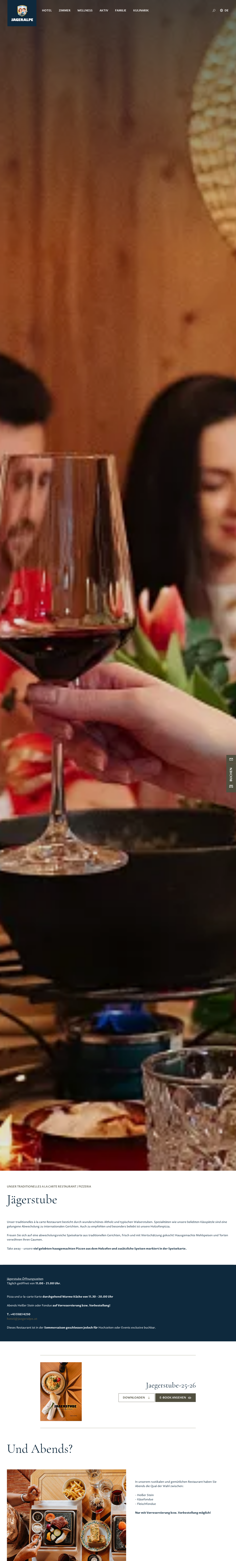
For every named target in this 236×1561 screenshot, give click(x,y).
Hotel (47, 10)
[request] (231, 759)
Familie (120, 10)
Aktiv (104, 10)
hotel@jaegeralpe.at (22, 1319)
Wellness (85, 10)
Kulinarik (141, 10)
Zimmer (64, 10)
